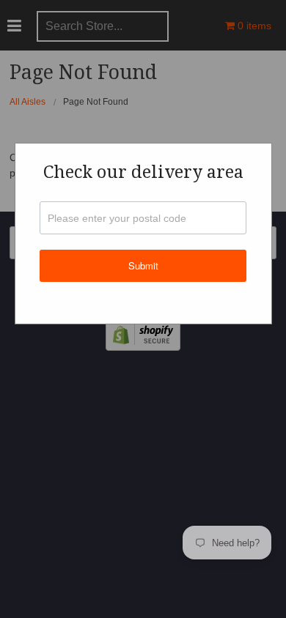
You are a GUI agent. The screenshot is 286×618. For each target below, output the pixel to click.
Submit (143, 265)
